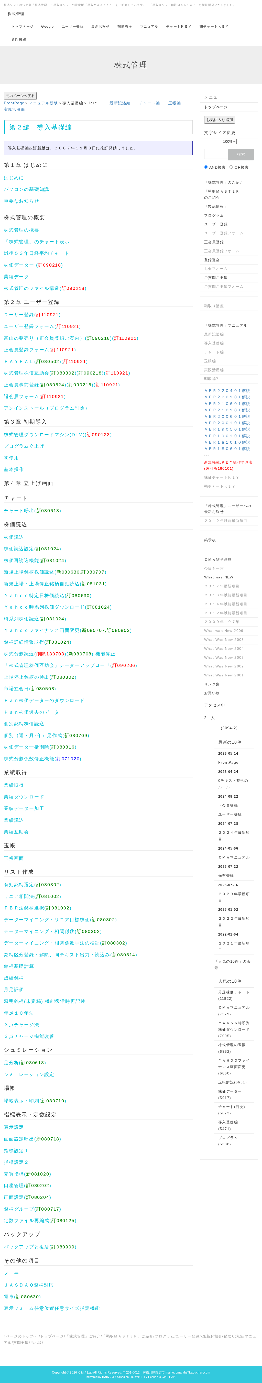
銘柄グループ (19, 1209)
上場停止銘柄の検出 (26, 677)
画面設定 (14, 1197)
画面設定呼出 (19, 1138)
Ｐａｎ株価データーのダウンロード (44, 700)
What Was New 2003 (224, 657)
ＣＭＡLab (85, 1372)
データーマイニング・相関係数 (39, 931)
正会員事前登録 (21, 384)
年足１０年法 (19, 1013)
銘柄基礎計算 (19, 966)
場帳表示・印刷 (21, 1100)
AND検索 (217, 167)
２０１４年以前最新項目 (225, 604)
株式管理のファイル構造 (32, 288)
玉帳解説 (232, 1082)
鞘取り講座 (214, 306)
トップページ (23, 26)
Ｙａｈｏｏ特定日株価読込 (34, 595)
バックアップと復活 (26, 1246)
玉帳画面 (14, 858)
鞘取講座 (124, 26)
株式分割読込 (19, 653)
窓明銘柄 (14, 1001)
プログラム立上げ (24, 446)
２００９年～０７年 (222, 622)
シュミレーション (28, 1050)
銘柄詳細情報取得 (24, 642)
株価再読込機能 (21, 560)
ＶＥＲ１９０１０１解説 (227, 436)
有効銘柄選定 (19, 884)
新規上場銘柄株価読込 (29, 572)
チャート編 (149, 103)
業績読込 (14, 820)
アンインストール (24, 408)
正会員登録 (52, 338)
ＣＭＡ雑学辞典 (218, 559)
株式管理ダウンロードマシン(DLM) (44, 434)
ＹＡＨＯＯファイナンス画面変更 (234, 1066)
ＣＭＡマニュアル (234, 857)
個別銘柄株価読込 (24, 723)
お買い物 (212, 693)
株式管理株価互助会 (26, 373)
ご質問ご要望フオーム (224, 286)
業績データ (16, 276)
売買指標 (14, 1174)
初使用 (11, 457)
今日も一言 (214, 568)
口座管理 (14, 1185)
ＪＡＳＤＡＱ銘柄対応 (29, 1285)
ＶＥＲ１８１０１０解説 (227, 442)
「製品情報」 (216, 206)
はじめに (36, 165)
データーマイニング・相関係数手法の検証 (52, 943)
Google (47, 26)
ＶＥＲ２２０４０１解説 (227, 390)
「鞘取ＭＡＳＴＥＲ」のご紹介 (224, 194)
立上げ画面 (38, 483)
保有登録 (226, 875)
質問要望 (19, 39)
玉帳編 (174, 103)
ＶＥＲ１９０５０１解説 (227, 429)
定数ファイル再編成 (26, 1220)
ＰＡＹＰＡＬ (19, 361)
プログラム (62, 408)
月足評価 (14, 989)
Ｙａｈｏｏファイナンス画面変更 (42, 630)
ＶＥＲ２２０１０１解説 (227, 397)
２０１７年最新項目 (222, 586)
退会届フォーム (21, 396)
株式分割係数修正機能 (29, 758)
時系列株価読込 (21, 618)
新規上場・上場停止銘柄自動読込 (42, 583)
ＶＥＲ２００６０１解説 (227, 416)
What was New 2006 (224, 631)
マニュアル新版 (43, 103)
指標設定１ (16, 1150)
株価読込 (15, 524)
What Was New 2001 (224, 675)
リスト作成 (19, 872)
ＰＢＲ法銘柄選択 (24, 907)
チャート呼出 (19, 510)
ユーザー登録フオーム (224, 233)
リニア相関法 (19, 896)
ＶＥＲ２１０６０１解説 (227, 403)
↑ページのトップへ (21, 1336)
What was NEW (219, 577)
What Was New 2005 (224, 640)
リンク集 (212, 684)
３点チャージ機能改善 (29, 1036)
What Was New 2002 (224, 666)
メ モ (11, 1273)
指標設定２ (16, 1162)
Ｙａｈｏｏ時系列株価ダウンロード (44, 607)
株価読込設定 (19, 548)
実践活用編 (14, 109)
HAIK (172, 1376)
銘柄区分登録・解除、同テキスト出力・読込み (57, 954)
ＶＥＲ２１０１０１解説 (227, 410)
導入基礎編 (54, 127)
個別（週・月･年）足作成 (33, 735)
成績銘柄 (14, 978)
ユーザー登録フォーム (29, 326)
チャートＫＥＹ (179, 26)
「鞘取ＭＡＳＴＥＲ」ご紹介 (127, 1336)
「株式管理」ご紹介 (83, 1336)
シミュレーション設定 (29, 1074)
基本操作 (14, 469)
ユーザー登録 (73, 26)
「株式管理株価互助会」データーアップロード (57, 665)
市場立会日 (16, 688)
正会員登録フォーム (26, 349)
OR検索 (242, 167)
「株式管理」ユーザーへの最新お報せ (228, 509)
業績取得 (15, 772)
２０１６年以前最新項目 (225, 595)
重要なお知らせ (21, 201)
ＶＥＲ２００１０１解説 (227, 423)
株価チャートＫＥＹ (222, 477)
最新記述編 (120, 103)
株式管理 (16, 14)
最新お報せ (100, 26)
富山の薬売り (19, 338)
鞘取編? (211, 379)
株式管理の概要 (25, 217)
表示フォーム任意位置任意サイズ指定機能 (52, 1308)
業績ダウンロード (24, 796)
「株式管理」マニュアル (225, 325)
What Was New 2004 (224, 648)
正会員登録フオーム (222, 251)
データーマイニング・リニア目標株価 (47, 919)
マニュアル (149, 26)
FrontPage (14, 103)
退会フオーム (216, 269)
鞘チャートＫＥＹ (214, 26)
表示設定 (14, 1127)
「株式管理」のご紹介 (224, 182)
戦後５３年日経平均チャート (37, 253)
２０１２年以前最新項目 (225, 521)
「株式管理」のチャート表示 (37, 241)
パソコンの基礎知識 (26, 189)
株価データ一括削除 (26, 747)
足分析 (11, 1062)
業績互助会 (16, 832)
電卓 (9, 1296)
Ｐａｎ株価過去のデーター (34, 712)
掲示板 (210, 540)
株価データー (19, 265)
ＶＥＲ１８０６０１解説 (227, 448)
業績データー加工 (24, 808)
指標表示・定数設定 (30, 1114)
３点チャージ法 (21, 1024)
